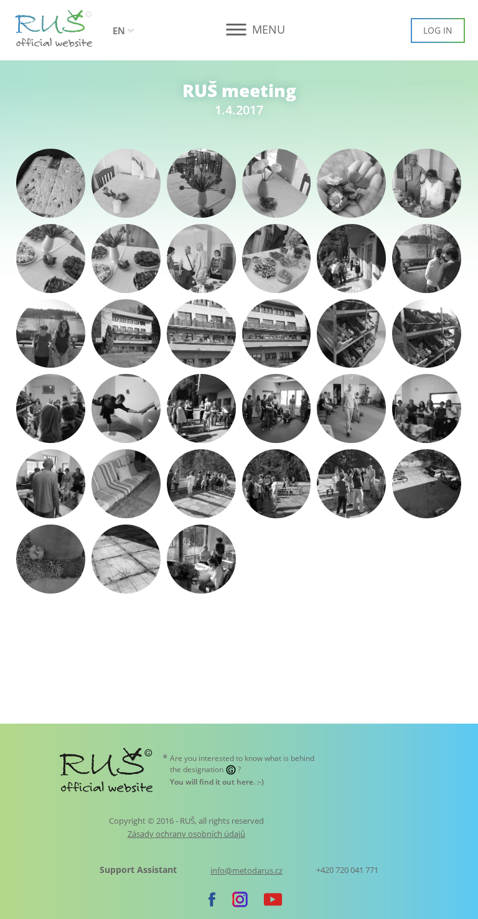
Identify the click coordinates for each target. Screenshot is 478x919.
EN (119, 30)
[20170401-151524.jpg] (50, 483)
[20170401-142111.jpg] (351, 333)
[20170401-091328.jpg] (50, 183)
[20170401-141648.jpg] (201, 258)
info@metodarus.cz (246, 871)
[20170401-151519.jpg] (426, 408)
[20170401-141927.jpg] (276, 333)
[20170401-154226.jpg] (126, 559)
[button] (239, 29)
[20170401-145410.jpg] (126, 408)
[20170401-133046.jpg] (126, 183)
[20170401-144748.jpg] (50, 408)
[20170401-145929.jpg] (201, 408)
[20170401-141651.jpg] (276, 258)
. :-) (217, 782)
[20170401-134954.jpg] (351, 183)
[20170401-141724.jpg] (426, 258)
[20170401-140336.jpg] (50, 258)
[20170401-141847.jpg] (126, 333)
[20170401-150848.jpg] (351, 408)
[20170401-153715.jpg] (351, 483)
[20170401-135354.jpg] (426, 183)
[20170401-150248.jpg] (276, 408)
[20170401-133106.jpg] (276, 183)
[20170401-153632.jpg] (201, 483)
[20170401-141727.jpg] (50, 333)
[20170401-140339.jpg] (126, 258)
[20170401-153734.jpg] (426, 483)
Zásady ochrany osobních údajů (186, 833)
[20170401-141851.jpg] (201, 333)
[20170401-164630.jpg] (201, 559)
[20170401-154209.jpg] (50, 559)
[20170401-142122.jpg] (426, 333)
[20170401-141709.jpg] (351, 258)
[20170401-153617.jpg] (126, 483)
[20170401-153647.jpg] (276, 483)
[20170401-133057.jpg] (201, 183)
